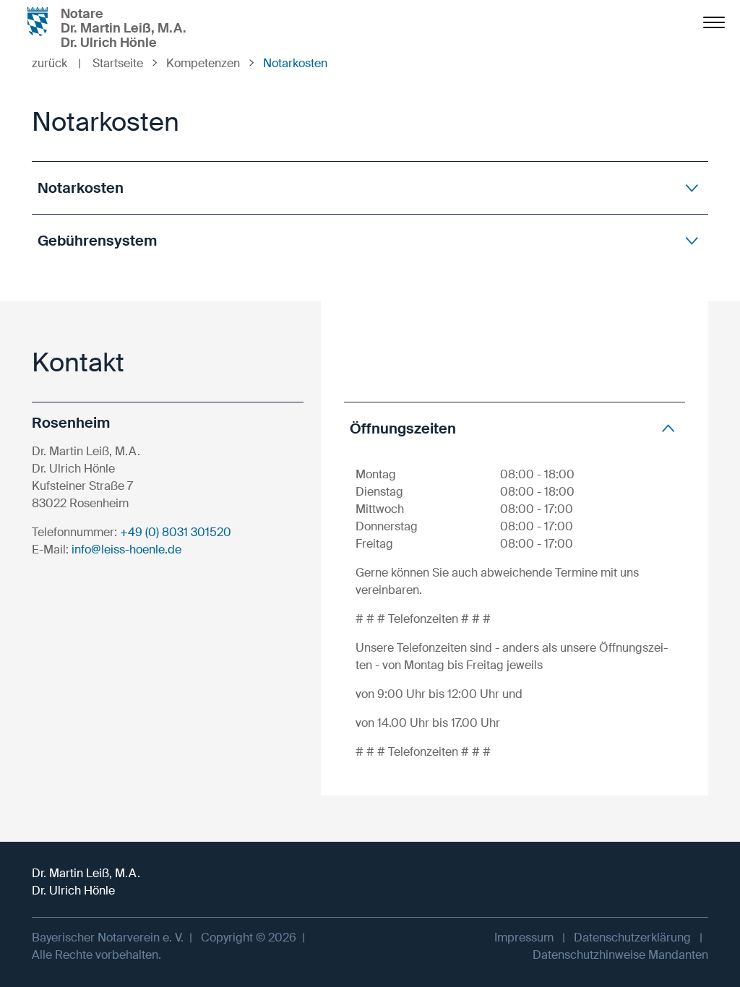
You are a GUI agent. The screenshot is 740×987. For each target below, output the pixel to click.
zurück (56, 63)
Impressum (524, 937)
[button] (370, 187)
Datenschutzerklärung (632, 937)
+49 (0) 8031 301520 (175, 532)
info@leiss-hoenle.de (126, 549)
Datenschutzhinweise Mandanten (620, 954)
